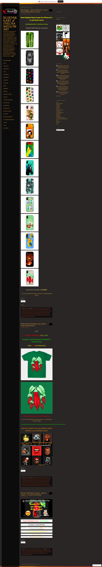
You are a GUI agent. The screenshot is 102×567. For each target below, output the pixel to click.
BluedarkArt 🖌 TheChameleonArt (10, 23)
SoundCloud (5, 128)
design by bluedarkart (35, 550)
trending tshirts (39, 485)
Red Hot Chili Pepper (36, 335)
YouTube (5, 122)
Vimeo (4, 125)
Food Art (48, 480)
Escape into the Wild (7, 116)
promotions (45, 313)
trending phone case (38, 315)
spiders (33, 315)
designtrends (31, 480)
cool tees (40, 478)
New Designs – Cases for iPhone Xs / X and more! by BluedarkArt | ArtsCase (34, 11)
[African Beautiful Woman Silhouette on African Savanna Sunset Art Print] (66, 42)
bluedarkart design (35, 477)
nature (38, 481)
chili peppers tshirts (25, 478)
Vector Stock (58, 121)
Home (4, 63)
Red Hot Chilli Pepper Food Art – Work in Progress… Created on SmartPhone (33, 494)
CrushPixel (5, 80)
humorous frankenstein (41, 312)
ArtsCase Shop (6, 102)
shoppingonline (27, 484)
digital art (47, 550)
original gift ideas (36, 313)
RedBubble (5, 88)
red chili (45, 551)
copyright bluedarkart (46, 309)
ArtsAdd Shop (6, 105)
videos (42, 549)
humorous (34, 312)
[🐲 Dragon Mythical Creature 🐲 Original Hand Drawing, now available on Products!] (66, 28)
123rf (4, 71)
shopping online (27, 315)
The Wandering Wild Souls (8, 119)
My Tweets (58, 19)
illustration (39, 551)
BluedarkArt (59, 11)
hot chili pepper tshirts (32, 481)
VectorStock (5, 82)
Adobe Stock (6, 66)
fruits (23, 481)
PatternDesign (58, 113)
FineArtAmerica (6, 108)
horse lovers (30, 312)
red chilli (49, 551)
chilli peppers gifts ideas (33, 478)
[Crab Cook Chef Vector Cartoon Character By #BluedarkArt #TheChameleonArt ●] (59, 51)
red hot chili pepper (37, 482)
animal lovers (37, 308)
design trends (42, 550)
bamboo (41, 308)
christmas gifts (24, 309)
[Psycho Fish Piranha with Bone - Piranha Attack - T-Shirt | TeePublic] (59, 35)
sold (31, 315)
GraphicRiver (6, 74)
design (28, 480)
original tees (41, 481)
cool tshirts (44, 478)
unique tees (44, 485)
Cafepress (5, 97)
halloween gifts (24, 312)
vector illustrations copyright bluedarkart (33, 549)
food (45, 480)
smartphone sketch (33, 553)
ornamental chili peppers (26, 482)
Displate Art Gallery (7, 94)
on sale (31, 313)
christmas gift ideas (47, 308)
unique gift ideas (28, 316)
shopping (27, 308)
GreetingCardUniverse (8, 99)
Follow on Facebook (36, 534)
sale (48, 313)
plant (32, 482)
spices (31, 484)
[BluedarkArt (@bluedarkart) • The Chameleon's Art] (66, 49)
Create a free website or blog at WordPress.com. (30, 564)
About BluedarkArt (7, 60)
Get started (60, 1)
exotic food (37, 480)
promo (41, 313)
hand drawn (34, 551)
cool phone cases (38, 309)
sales (22, 315)
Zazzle (4, 85)
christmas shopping (31, 309)
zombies (32, 316)
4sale (33, 308)
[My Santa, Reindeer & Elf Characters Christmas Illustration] (59, 44)
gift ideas (26, 481)
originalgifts (46, 481)
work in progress (29, 554)
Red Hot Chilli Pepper (26, 553)
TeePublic (5, 91)
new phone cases (27, 313)
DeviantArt (5, 113)
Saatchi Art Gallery (7, 111)
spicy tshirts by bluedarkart (38, 484)
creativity (26, 550)
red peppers (43, 482)
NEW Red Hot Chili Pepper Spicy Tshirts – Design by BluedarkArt (34, 325)
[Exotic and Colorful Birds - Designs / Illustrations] (59, 28)
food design (27, 551)
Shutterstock (6, 68)
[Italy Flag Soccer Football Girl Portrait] (66, 56)
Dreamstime (5, 77)
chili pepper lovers (47, 477)
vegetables (49, 485)
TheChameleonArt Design (31, 485)
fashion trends (41, 480)
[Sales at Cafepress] (59, 40)
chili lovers (41, 477)
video (43, 553)
